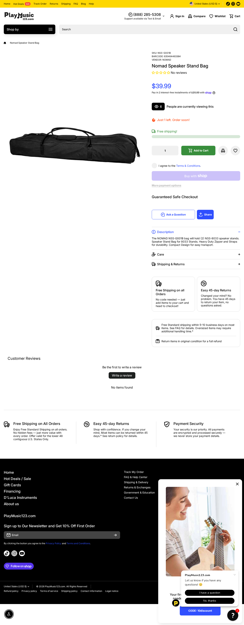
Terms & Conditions (188, 165)
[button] (234, 16)
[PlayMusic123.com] (19, 16)
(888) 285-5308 (147, 14)
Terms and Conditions (78, 543)
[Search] (235, 29)
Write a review (122, 375)
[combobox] (149, 29)
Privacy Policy (53, 543)
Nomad (166, 59)
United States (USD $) (15, 586)
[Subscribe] (115, 535)
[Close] (237, 484)
